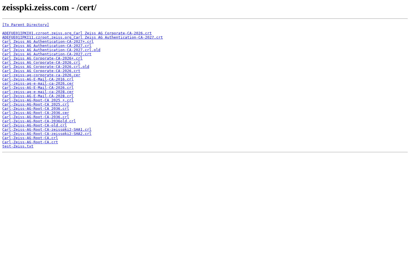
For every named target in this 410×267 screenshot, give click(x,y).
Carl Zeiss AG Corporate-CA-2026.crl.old (45, 67)
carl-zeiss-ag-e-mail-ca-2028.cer (38, 92)
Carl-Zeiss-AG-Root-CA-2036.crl (35, 117)
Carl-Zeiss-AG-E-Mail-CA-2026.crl (38, 87)
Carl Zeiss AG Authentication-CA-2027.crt (46, 54)
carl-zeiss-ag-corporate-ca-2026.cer (41, 75)
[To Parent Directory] (25, 25)
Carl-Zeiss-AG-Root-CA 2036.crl (35, 108)
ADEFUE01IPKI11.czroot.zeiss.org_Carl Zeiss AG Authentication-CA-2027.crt (82, 37)
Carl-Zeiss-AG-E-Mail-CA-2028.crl (38, 96)
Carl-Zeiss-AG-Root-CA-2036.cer (35, 113)
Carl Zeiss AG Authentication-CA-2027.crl (46, 46)
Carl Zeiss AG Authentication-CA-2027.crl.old (51, 50)
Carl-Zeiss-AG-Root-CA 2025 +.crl (38, 100)
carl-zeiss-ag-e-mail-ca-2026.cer (38, 83)
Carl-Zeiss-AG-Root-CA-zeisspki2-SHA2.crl (46, 134)
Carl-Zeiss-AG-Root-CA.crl (30, 138)
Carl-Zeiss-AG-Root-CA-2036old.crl (39, 121)
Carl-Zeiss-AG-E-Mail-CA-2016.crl (38, 79)
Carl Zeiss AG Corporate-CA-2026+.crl (42, 58)
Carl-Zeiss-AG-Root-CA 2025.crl (35, 104)
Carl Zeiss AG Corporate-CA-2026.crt (41, 71)
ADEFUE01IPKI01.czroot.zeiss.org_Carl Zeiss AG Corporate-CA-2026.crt (77, 33)
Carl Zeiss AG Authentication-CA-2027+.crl (48, 41)
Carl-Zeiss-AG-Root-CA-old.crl (34, 125)
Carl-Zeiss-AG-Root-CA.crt (30, 142)
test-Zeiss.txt (17, 146)
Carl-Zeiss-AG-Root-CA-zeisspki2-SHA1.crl (46, 129)
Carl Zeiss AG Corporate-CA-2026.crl (41, 62)
